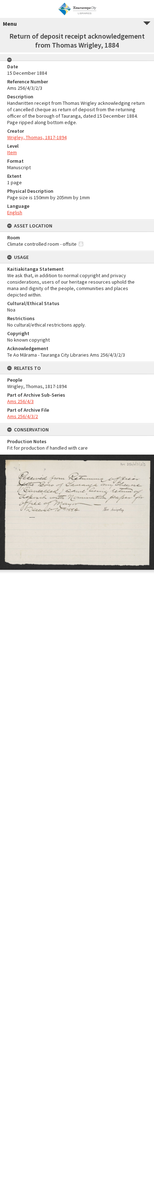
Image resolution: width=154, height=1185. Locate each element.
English (14, 212)
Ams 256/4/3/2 (22, 416)
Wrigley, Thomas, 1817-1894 (37, 137)
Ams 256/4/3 (20, 401)
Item (12, 152)
